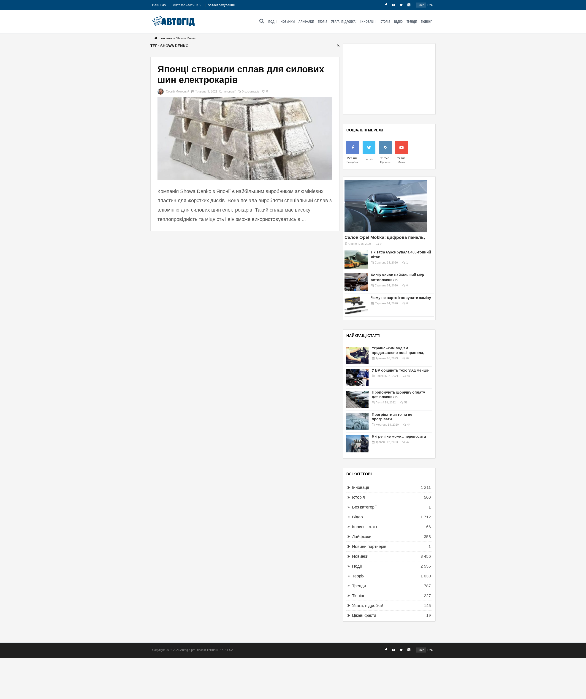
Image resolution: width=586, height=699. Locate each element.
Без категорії (364, 507)
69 (408, 358)
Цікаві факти (364, 615)
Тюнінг (426, 21)
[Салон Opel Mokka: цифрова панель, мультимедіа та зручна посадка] (386, 206)
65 (408, 376)
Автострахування (221, 5)
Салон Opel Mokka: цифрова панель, (385, 237)
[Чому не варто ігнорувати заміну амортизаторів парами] (356, 305)
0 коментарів (251, 91)
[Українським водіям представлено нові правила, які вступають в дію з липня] (357, 355)
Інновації (368, 21)
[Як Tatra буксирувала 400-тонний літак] (356, 259)
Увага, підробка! (343, 21)
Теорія (322, 21)
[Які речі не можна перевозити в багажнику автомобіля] (357, 443)
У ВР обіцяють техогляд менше (400, 370)
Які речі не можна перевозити (399, 436)
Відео (398, 21)
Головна (166, 38)
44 (408, 424)
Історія (385, 21)
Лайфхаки (306, 21)
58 (405, 402)
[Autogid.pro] (173, 21)
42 (408, 442)
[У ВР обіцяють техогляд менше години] (357, 377)
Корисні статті (365, 527)
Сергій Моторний (177, 91)
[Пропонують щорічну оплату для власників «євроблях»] (357, 399)
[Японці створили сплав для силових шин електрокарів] (244, 138)
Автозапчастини (185, 5)
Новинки (288, 21)
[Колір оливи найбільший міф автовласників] (356, 282)
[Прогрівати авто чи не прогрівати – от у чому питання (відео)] (357, 421)
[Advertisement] (389, 79)
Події (272, 21)
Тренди (412, 21)
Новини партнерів (369, 546)
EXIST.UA (159, 5)
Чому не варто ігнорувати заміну (401, 298)
